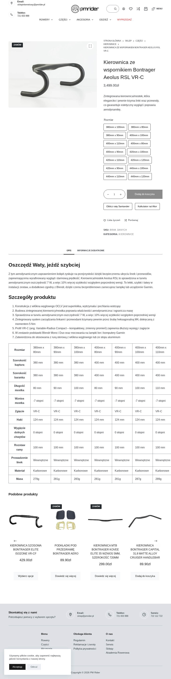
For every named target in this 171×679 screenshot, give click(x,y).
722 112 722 (156, 616)
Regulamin (79, 640)
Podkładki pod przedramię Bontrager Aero (65, 549)
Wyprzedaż (124, 19)
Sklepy (109, 648)
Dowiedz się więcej (65, 576)
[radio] (115, 127)
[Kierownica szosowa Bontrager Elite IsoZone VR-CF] (26, 520)
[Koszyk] (145, 9)
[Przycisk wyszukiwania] (115, 8)
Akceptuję (17, 667)
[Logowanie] (123, 9)
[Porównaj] (138, 9)
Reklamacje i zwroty (84, 644)
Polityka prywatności (84, 648)
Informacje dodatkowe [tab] (90, 250)
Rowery (44, 19)
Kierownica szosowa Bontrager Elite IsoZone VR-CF (26, 549)
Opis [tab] (69, 250)
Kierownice (126, 234)
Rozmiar (108, 119)
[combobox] (109, 9)
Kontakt (110, 640)
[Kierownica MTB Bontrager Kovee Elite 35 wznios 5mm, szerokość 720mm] (105, 520)
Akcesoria (83, 19)
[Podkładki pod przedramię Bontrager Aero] (65, 520)
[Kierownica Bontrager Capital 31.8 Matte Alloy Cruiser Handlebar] (145, 520)
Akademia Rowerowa (117, 652)
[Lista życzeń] (130, 9)
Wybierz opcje (26, 576)
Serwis (109, 644)
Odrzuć (34, 667)
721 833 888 (23, 16)
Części (63, 19)
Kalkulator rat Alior (147, 206)
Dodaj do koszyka (144, 194)
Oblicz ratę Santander (117, 206)
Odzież (103, 19)
